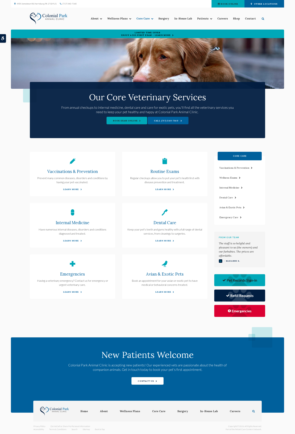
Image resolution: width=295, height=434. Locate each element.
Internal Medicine (72, 222)
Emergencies (72, 274)
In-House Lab (183, 18)
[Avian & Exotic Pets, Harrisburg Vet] (164, 264)
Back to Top (100, 429)
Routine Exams (164, 171)
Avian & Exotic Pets (165, 274)
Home (84, 411)
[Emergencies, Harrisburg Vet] (72, 264)
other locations (266, 4)
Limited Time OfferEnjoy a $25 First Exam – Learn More (146, 33)
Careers (222, 18)
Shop (236, 18)
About (95, 18)
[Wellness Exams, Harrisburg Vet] (164, 161)
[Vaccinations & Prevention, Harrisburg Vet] (72, 161)
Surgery (163, 18)
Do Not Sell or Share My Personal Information (70, 426)
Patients (203, 18)
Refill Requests (242, 295)
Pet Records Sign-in (242, 280)
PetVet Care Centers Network (248, 429)
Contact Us (146, 381)
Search (75, 429)
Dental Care (164, 222)
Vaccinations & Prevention (72, 171)
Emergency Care (228, 217)
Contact (250, 18)
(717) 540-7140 (69, 3)
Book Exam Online (125, 120)
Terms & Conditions (57, 429)
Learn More (71, 189)
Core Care (143, 18)
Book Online (229, 4)
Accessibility (38, 429)
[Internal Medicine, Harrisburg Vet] (72, 212)
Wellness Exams (228, 177)
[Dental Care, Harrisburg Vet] (164, 212)
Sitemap (86, 429)
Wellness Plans (117, 18)
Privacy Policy (39, 426)
